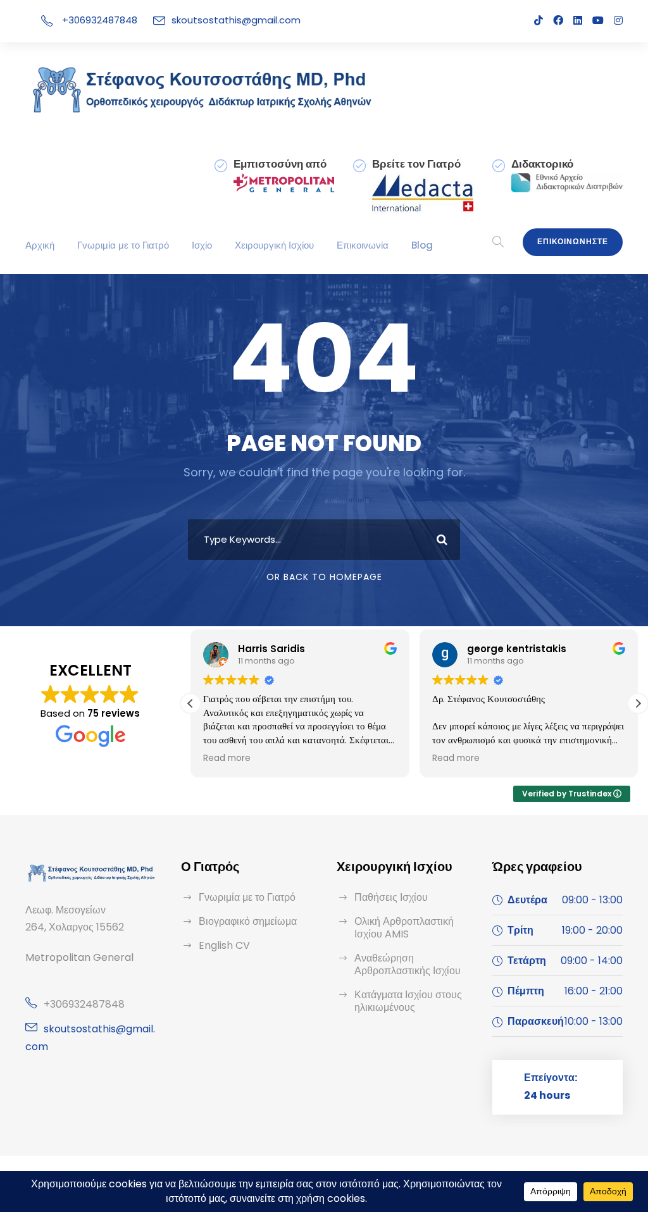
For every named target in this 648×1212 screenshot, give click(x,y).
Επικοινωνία (363, 245)
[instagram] (618, 20)
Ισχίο (202, 245)
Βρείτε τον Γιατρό (416, 163)
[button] (637, 703)
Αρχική (39, 245)
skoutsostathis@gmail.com (236, 20)
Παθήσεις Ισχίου (391, 897)
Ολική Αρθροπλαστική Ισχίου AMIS (404, 927)
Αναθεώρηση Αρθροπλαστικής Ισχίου (407, 964)
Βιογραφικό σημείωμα (248, 921)
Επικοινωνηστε (572, 241)
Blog (422, 245)
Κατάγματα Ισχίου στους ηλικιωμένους (408, 1001)
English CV (224, 945)
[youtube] (598, 20)
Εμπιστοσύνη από (280, 163)
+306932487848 (99, 20)
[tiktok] (538, 20)
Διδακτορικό (542, 163)
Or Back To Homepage (324, 577)
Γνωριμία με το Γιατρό (123, 245)
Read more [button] (227, 758)
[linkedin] (577, 20)
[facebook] (558, 20)
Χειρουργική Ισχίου (274, 245)
